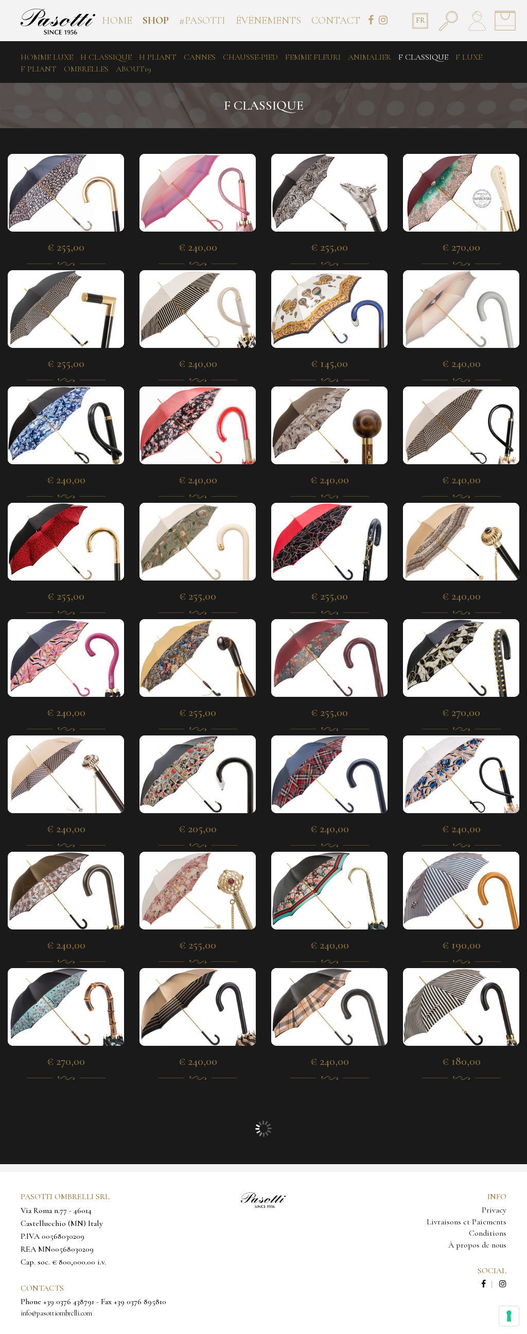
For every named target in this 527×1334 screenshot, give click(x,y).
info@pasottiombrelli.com (56, 1313)
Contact (335, 20)
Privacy (494, 1210)
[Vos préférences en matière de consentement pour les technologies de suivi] (509, 1316)
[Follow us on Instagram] (502, 1284)
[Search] (448, 20)
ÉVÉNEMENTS (268, 20)
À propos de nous (477, 1245)
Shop (156, 20)
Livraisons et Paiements (466, 1222)
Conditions (487, 1233)
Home (117, 20)
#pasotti (202, 20)
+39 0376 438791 (68, 1301)
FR (420, 20)
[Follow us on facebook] (489, 1284)
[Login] (477, 20)
